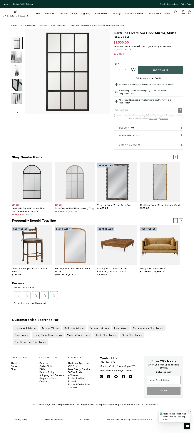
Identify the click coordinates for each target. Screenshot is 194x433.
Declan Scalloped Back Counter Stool (29, 270)
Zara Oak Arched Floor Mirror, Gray (74, 208)
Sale (167, 13)
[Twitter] (131, 376)
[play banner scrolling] (9, 4)
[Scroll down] (16, 32)
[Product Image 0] (16, 43)
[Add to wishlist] (133, 70)
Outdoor (63, 13)
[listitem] (25, 327)
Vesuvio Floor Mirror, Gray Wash (115, 204)
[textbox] (121, 70)
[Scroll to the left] (175, 157)
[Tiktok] (109, 376)
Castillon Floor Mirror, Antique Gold (160, 204)
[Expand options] (181, 128)
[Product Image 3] (16, 85)
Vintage (117, 13)
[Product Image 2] (16, 71)
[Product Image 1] (16, 57)
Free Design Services (169, 4)
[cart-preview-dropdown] (189, 12)
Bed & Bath (155, 13)
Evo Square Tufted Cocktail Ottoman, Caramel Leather (112, 270)
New (38, 13)
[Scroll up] (16, 110)
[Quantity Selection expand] (126, 70)
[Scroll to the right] (181, 157)
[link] (148, 127)
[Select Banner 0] (5, 4)
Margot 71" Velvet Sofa (152, 268)
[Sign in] (183, 12)
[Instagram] (102, 376)
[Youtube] (116, 376)
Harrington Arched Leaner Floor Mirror (72, 270)
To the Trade (186, 4)
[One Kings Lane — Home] (15, 13)
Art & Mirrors (101, 13)
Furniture (50, 13)
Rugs (74, 13)
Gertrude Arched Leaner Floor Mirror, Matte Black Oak (29, 209)
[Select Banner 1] (7, 4)
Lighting (85, 13)
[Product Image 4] (16, 99)
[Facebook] (124, 376)
